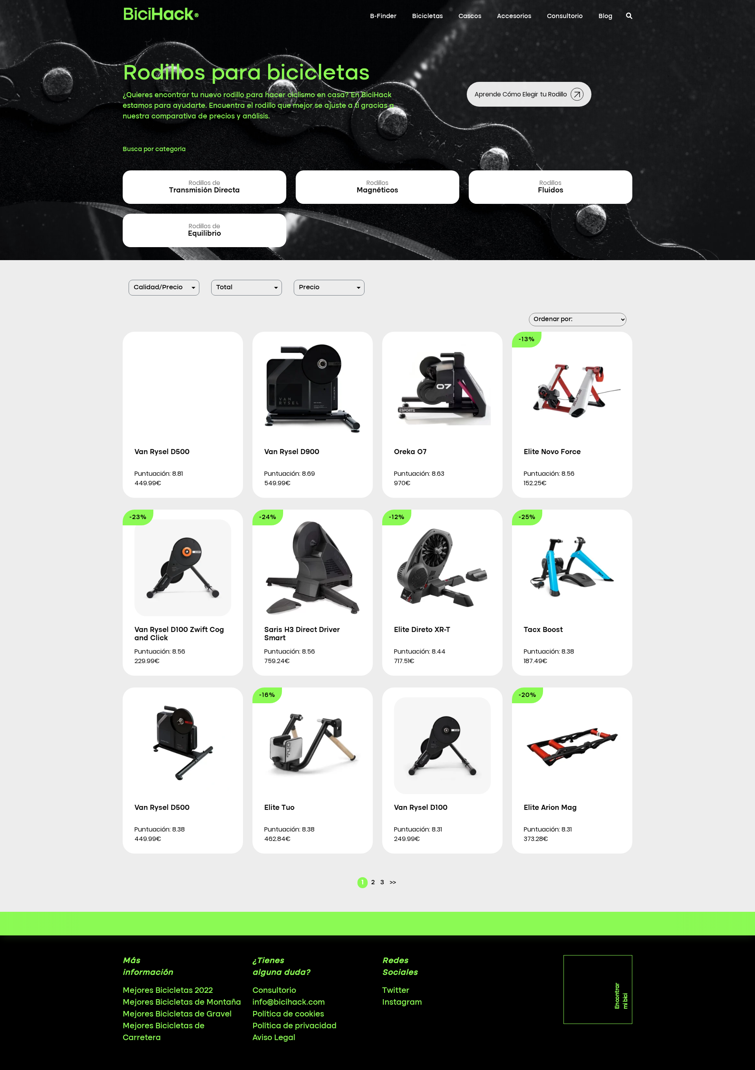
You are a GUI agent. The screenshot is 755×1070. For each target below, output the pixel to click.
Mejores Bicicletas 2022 (168, 991)
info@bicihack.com (288, 1003)
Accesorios (514, 16)
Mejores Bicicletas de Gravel (177, 1014)
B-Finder (383, 16)
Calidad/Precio (158, 287)
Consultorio (565, 16)
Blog (605, 16)
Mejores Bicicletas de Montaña (182, 1003)
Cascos (470, 16)
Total (224, 287)
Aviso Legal (273, 1038)
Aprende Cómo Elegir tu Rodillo (522, 94)
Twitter (395, 991)
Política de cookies (288, 1014)
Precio (309, 287)
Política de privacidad (294, 1026)
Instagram (402, 1003)
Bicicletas (427, 16)
